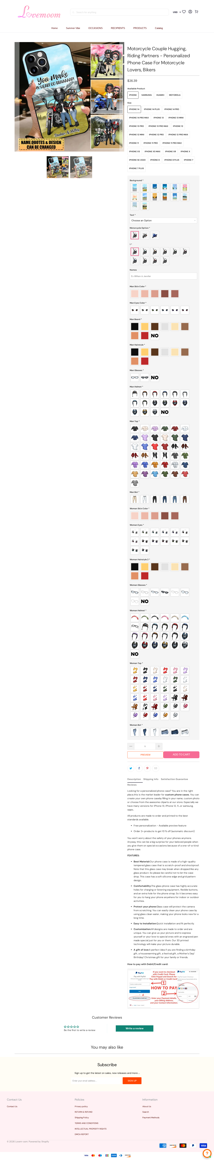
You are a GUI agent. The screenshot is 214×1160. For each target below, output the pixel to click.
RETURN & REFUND (83, 1112)
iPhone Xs (134, 151)
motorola (174, 95)
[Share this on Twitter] (130, 768)
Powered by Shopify (39, 1141)
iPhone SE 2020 (137, 160)
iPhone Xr (170, 151)
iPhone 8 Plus (171, 160)
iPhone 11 (134, 143)
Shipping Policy (82, 1117)
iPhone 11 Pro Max (172, 143)
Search (145, 1112)
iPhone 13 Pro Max (158, 126)
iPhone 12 (178, 126)
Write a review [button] (135, 1028)
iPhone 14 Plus (152, 109)
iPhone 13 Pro (136, 126)
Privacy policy (81, 1106)
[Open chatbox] (207, 1153)
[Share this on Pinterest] (147, 768)
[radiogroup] (163, 196)
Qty (129, 740)
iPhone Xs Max (152, 151)
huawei (160, 95)
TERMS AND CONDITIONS (86, 1123)
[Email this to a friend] (155, 768)
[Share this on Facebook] (139, 768)
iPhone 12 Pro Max (178, 134)
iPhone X (185, 151)
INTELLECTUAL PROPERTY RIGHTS (91, 1128)
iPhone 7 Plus (136, 168)
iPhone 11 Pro (151, 143)
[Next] (121, 97)
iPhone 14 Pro (171, 109)
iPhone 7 (188, 160)
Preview (145, 755)
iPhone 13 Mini (176, 117)
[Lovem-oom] (39, 12)
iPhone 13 (159, 117)
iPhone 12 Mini (136, 134)
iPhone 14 (134, 109)
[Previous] (16, 97)
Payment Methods (150, 1117)
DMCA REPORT (82, 1134)
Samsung (146, 95)
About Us (146, 1106)
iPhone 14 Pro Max (139, 117)
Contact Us (12, 1106)
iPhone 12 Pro (156, 134)
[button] (95, 28)
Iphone (133, 95)
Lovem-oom (21, 1141)
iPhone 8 (155, 160)
